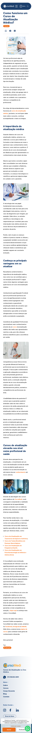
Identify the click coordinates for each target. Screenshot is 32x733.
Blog (5, 694)
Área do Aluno (9, 716)
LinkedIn (23, 626)
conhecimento (20, 472)
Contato (6, 697)
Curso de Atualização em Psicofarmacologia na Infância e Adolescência (15, 552)
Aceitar (9, 730)
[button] (28, 6)
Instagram (16, 626)
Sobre (5, 685)
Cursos (6, 26)
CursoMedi (18, 499)
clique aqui (13, 610)
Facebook (8, 626)
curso (15, 327)
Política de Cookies (16, 726)
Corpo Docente (9, 691)
